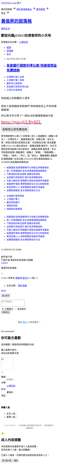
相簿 (9, 47)
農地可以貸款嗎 (14, 83)
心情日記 (23, 42)
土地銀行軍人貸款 (15, 80)
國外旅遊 (22, 285)
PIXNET (13, 425)
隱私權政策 (48, 425)
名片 (9, 54)
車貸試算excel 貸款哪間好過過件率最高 (26, 187)
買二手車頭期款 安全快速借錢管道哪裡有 (27, 171)
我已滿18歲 (6, 461)
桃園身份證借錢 (14, 209)
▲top (3, 290)
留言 (25, 278)
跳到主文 (5, 28)
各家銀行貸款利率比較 (18, 87)
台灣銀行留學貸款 (15, 196)
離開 (16, 461)
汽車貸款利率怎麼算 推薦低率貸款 (23, 174)
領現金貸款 (12, 206)
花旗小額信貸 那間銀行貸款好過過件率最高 (28, 180)
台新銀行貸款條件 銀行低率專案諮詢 (24, 177)
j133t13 (4, 262)
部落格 (10, 51)
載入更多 (5, 296)
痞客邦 (18, 278)
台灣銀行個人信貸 (15, 77)
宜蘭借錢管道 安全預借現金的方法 (23, 190)
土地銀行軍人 (13, 199)
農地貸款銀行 (13, 202)
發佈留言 (5, 312)
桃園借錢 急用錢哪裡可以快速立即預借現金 (28, 167)
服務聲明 (29, 428)
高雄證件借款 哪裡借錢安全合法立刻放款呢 (28, 184)
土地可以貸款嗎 (14, 90)
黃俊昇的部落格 (16, 21)
